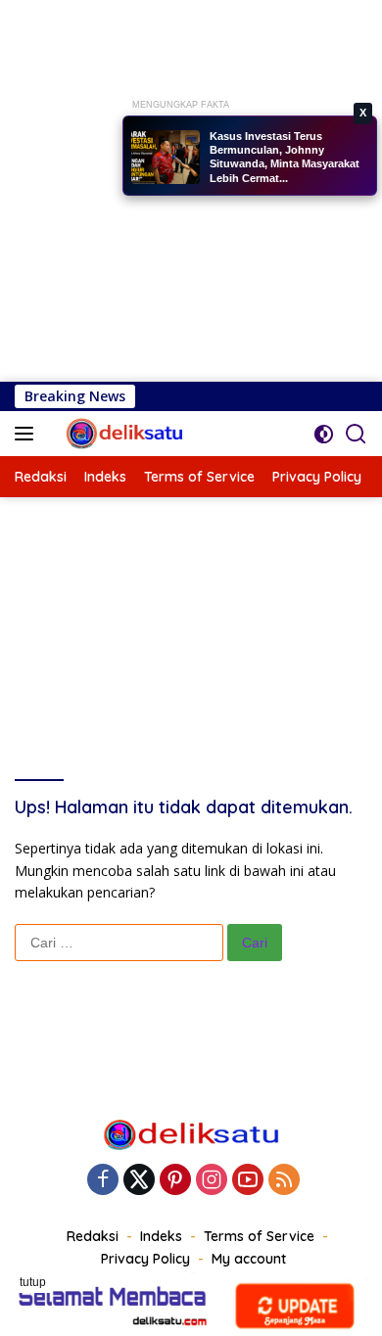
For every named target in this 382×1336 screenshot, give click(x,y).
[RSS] (284, 1181)
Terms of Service (259, 1236)
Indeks (161, 1236)
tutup (33, 1282)
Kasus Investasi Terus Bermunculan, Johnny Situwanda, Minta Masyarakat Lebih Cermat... (284, 157)
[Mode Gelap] (323, 434)
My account (249, 1258)
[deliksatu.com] (123, 433)
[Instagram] (211, 1181)
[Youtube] (247, 1181)
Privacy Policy (145, 1258)
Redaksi (93, 1236)
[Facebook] (103, 1181)
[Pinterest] (175, 1181)
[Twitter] (139, 1181)
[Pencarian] (356, 434)
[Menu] (28, 433)
